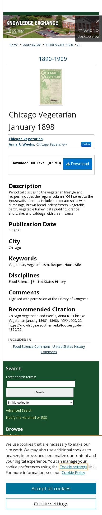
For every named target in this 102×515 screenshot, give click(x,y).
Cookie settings (73, 466)
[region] (51, 475)
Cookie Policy (73, 472)
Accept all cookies (51, 488)
